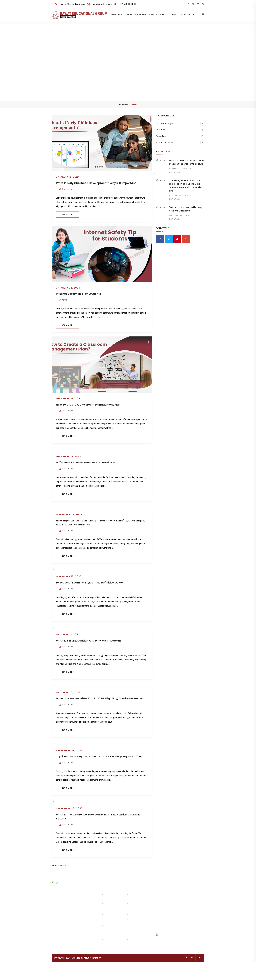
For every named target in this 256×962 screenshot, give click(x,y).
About (121, 14)
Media (106, 914)
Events (132, 909)
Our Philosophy (135, 904)
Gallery (161, 14)
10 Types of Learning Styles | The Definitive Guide (89, 582)
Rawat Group (134, 889)
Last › (63, 865)
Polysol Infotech (92, 957)
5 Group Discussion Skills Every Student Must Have (185, 209)
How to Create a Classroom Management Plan (88, 404)
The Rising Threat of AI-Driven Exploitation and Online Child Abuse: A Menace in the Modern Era (186, 185)
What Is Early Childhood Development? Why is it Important (96, 183)
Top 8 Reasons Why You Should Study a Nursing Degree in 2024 (99, 756)
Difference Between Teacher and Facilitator (86, 462)
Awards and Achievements (135, 896)
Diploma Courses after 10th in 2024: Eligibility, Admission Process (100, 698)
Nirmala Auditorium (137, 940)
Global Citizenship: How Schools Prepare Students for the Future (186, 162)
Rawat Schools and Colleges (142, 14)
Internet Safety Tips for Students (78, 294)
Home (113, 14)
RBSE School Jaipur (164, 142)
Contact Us (193, 14)
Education (160, 129)
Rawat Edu (161, 136)
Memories (108, 909)
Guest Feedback (110, 920)
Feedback (173, 14)
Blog (183, 14)
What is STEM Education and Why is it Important (88, 640)
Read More (68, 214)
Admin (64, 300)
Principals (108, 904)
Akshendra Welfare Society (112, 941)
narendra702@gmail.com (62, 909)
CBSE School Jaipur (164, 123)
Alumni (132, 914)
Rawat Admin (67, 189)
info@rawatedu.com (68, 905)
